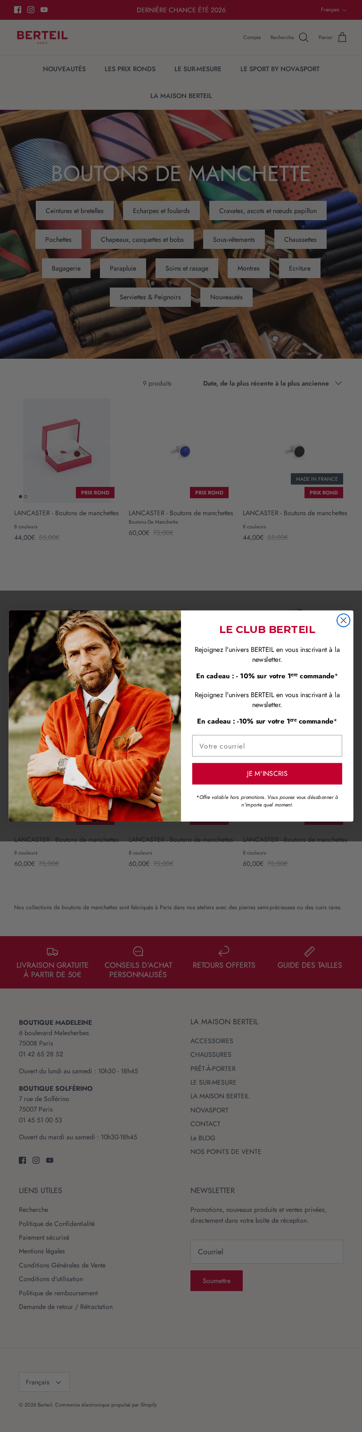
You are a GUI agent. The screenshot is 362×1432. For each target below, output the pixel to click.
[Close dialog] (343, 620)
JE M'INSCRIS (267, 774)
